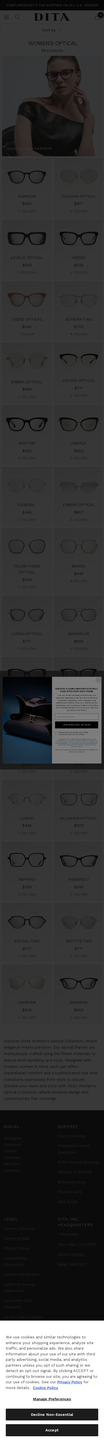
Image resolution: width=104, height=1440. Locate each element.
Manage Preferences (52, 1399)
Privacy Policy (69, 1382)
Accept (52, 1430)
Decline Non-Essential (52, 1414)
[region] (52, 1380)
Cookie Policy (45, 1388)
